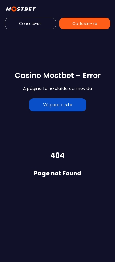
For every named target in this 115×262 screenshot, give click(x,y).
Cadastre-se (84, 23)
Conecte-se (30, 23)
